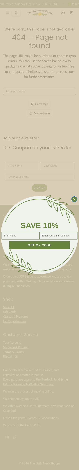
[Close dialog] (74, 199)
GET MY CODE (39, 245)
